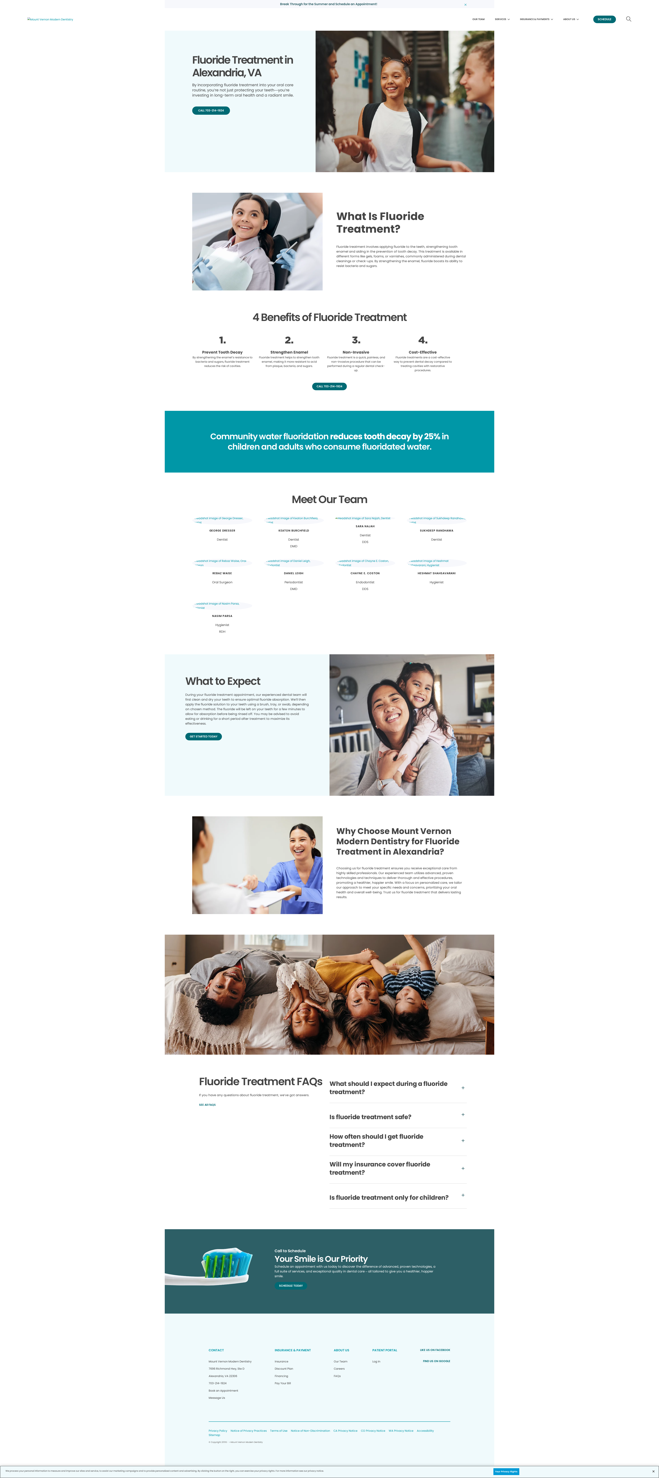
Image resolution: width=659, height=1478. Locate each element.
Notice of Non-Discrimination (310, 1431)
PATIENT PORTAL (384, 1350)
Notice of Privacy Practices (249, 1431)
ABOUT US (569, 19)
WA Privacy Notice (401, 1431)
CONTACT (216, 1350)
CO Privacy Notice (373, 1431)
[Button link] (629, 19)
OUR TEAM (478, 19)
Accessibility (425, 1431)
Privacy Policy (218, 1431)
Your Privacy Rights (506, 1471)
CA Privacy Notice (345, 1431)
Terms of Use (278, 1431)
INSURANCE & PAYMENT (293, 1350)
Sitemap (214, 1435)
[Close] (653, 1471)
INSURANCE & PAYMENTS (535, 19)
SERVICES (500, 19)
